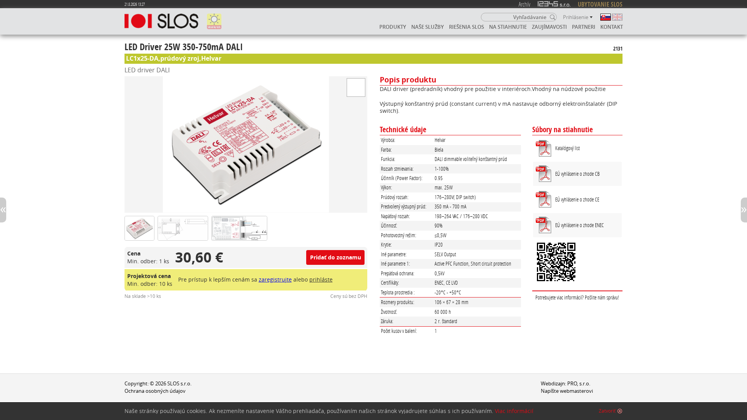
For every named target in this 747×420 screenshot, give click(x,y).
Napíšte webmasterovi (567, 391)
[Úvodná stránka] (161, 21)
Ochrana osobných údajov (155, 391)
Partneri (583, 26)
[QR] (577, 263)
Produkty (392, 26)
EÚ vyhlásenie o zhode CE (577, 199)
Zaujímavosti (549, 26)
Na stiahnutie (508, 26)
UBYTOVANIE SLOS (600, 4)
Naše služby (427, 26)
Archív (524, 4)
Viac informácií (514, 411)
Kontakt (611, 26)
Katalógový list (567, 148)
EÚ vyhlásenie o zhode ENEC (579, 225)
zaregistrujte (275, 279)
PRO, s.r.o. (578, 383)
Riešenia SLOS (466, 26)
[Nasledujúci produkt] (744, 210)
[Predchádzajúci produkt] (3, 210)
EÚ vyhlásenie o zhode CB (577, 173)
